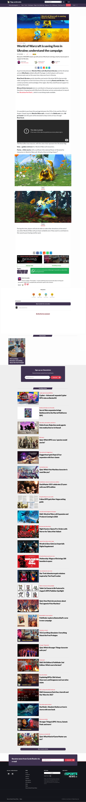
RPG (18, 43)
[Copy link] (36, 68)
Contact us (27, 774)
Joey (56, 62)
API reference (28, 782)
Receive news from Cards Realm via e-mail (26, 760)
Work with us (28, 780)
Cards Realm (41, 62)
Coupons (27, 778)
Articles (20, 43)
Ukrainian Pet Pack (25, 92)
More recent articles (43, 749)
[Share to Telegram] (49, 68)
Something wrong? (56, 265)
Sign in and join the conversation (43, 303)
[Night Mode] (63, 2)
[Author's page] (23, 285)
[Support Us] (8, 774)
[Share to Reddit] (44, 68)
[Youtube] (12, 774)
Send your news (29, 265)
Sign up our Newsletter (43, 370)
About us (27, 776)
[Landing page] (8, 2)
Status (26, 786)
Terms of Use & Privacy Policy (31, 788)
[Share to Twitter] (41, 68)
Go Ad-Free (68, 5)
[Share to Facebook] (38, 68)
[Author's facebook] (28, 285)
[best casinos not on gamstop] (71, 774)
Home (26, 772)
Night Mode (46, 776)
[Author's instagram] (25, 285)
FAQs (26, 784)
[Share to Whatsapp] (46, 68)
